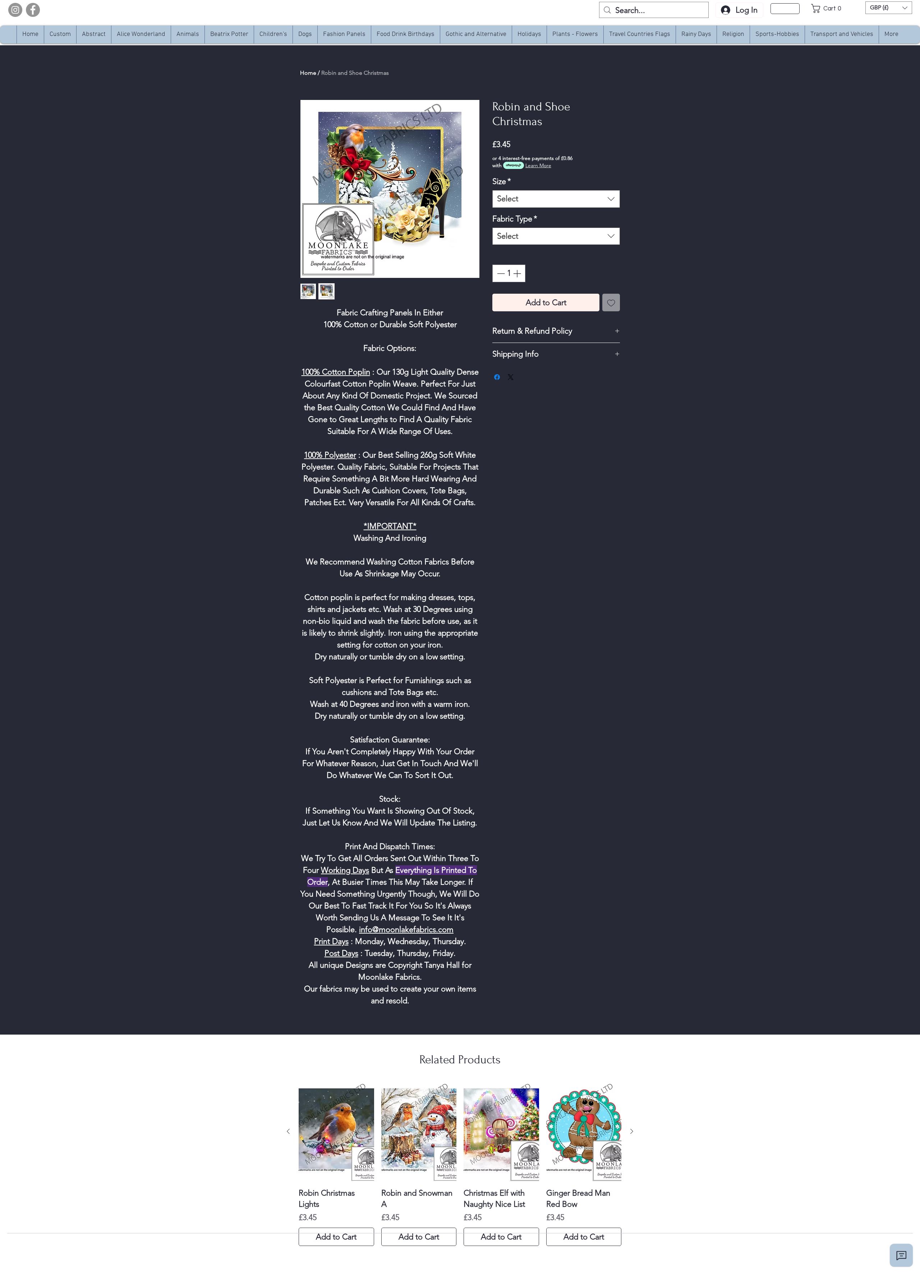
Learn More (538, 165)
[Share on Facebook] (497, 377)
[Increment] (517, 273)
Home (308, 72)
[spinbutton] (509, 273)
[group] (460, 1163)
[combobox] (556, 199)
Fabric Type (514, 219)
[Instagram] (15, 10)
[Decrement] (500, 273)
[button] (828, 8)
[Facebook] (33, 10)
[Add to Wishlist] (611, 302)
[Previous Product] (288, 1131)
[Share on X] (510, 377)
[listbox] (888, 7)
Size (501, 181)
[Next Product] (631, 1131)
